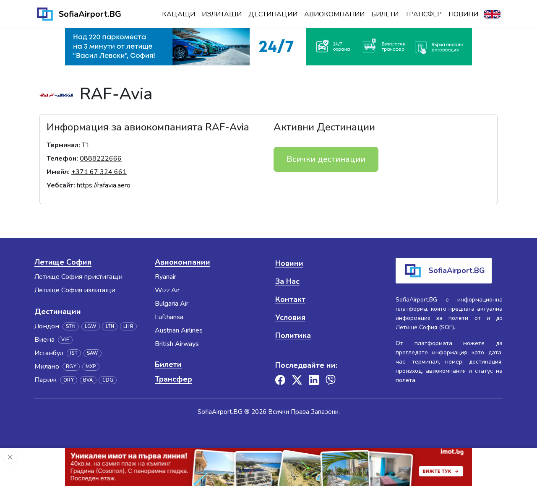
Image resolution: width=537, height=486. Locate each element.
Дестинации (272, 14)
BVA (88, 380)
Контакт (290, 299)
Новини (463, 14)
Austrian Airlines (179, 330)
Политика (293, 335)
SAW (92, 353)
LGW (90, 326)
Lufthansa (169, 317)
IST (74, 353)
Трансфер (423, 14)
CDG (108, 380)
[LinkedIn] (314, 380)
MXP (91, 367)
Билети (385, 14)
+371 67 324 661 (99, 172)
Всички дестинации (326, 159)
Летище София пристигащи (78, 276)
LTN (110, 326)
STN (71, 326)
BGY (71, 367)
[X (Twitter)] (297, 380)
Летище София (62, 262)
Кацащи (178, 14)
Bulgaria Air (171, 303)
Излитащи (222, 14)
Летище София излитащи (74, 290)
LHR (128, 326)
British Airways (177, 343)
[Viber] (331, 380)
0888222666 (101, 158)
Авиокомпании (334, 14)
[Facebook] (280, 380)
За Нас (287, 281)
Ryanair (165, 276)
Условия (290, 317)
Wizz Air (167, 290)
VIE (65, 340)
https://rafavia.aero (103, 185)
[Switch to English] (492, 14)
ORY (68, 380)
